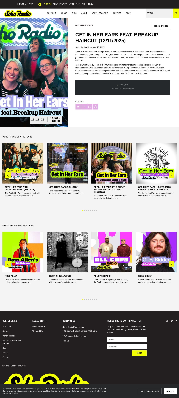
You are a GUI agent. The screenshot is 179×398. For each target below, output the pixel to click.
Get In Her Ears (84, 25)
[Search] (176, 13)
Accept (170, 391)
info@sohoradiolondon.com (74, 336)
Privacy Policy (38, 327)
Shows (64, 13)
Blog (74, 13)
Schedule (51, 13)
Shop (128, 13)
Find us (65, 341)
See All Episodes (161, 26)
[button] (171, 175)
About (84, 13)
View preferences (150, 391)
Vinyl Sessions (100, 13)
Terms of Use (38, 331)
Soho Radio (80, 47)
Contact (117, 13)
